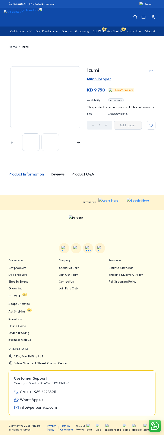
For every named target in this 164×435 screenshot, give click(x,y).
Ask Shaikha (17, 311)
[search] (135, 17)
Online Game (17, 326)
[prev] (12, 142)
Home (13, 47)
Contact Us (66, 281)
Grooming (15, 288)
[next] (78, 142)
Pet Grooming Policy (122, 281)
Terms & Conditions (66, 427)
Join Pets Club (68, 288)
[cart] (143, 17)
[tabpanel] (82, 182)
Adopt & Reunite (19, 304)
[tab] (26, 174)
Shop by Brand (18, 281)
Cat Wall (14, 296)
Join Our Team (68, 275)
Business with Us (20, 340)
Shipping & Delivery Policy (126, 275)
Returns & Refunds (121, 268)
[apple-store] (111, 202)
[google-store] (141, 202)
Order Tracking (19, 333)
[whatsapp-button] (155, 426)
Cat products (17, 268)
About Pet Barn (69, 268)
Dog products (18, 275)
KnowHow (16, 319)
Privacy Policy (51, 427)
